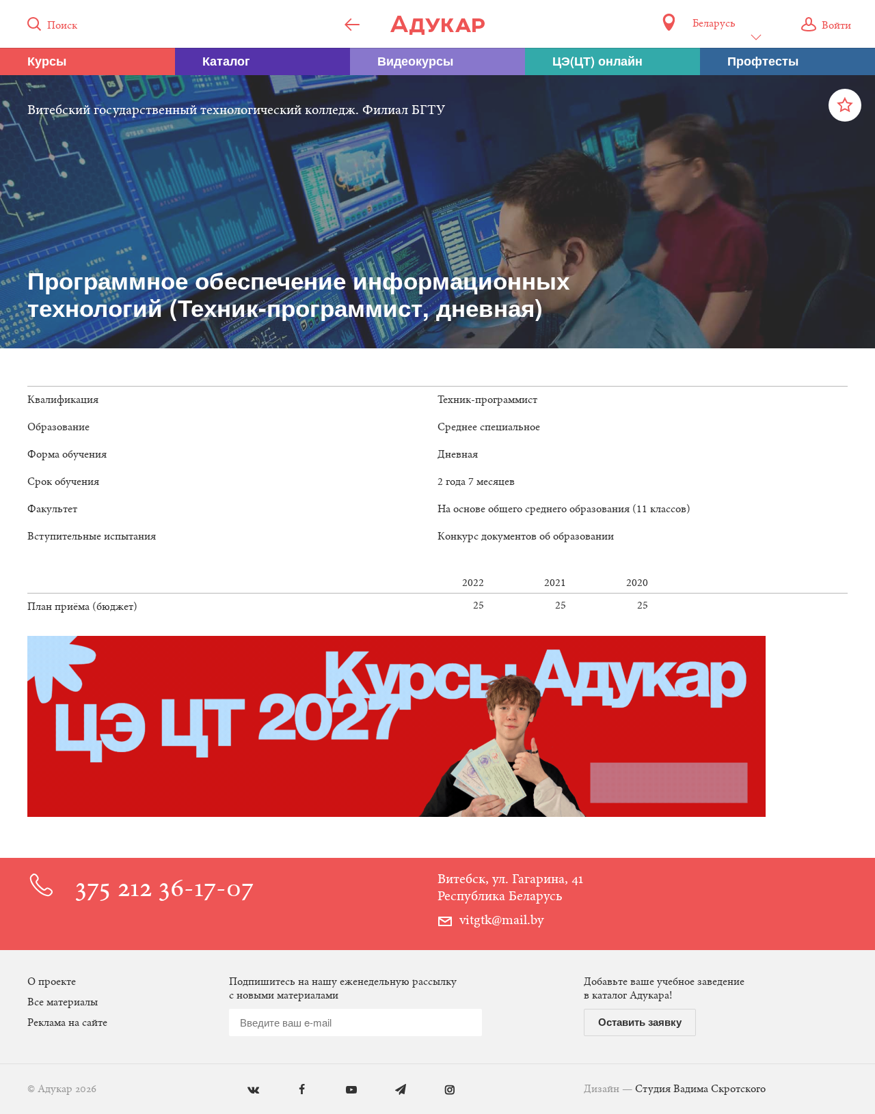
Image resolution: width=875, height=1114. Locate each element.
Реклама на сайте (67, 1023)
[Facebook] (292, 1090)
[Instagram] (439, 1090)
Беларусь (713, 23)
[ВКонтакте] (243, 1090)
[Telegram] (390, 1090)
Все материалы (62, 1002)
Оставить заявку (640, 1021)
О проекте (51, 982)
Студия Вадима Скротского (700, 1089)
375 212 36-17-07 (164, 890)
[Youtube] (341, 1090)
